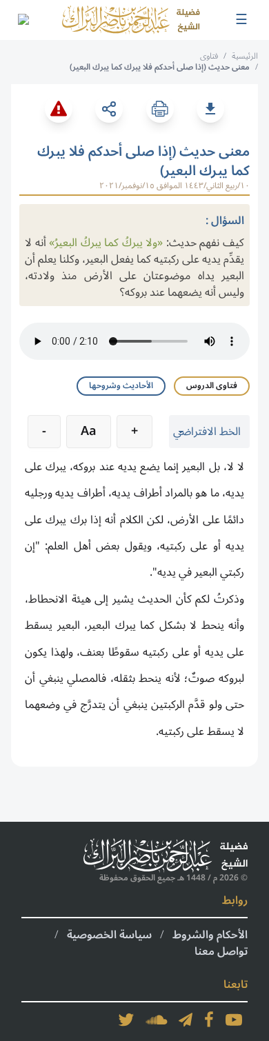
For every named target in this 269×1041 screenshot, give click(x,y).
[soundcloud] (157, 1019)
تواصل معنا (221, 951)
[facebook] (209, 1019)
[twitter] (126, 1020)
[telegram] (185, 1020)
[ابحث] (22, 20)
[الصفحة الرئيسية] (131, 20)
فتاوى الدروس (211, 385)
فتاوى (209, 56)
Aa (89, 431)
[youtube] (234, 1019)
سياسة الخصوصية (109, 935)
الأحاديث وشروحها (121, 385)
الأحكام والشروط (210, 935)
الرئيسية (245, 56)
